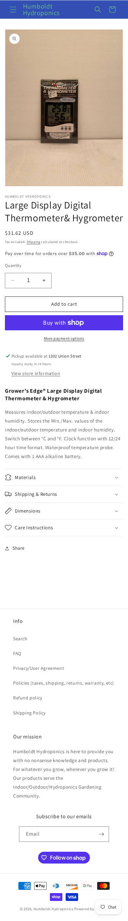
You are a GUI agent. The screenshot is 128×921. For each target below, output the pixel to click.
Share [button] (18, 548)
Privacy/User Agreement (38, 668)
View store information (35, 373)
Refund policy (27, 698)
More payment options (64, 338)
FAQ (17, 653)
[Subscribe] (101, 834)
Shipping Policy (29, 713)
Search (20, 639)
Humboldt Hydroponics (53, 909)
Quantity (13, 265)
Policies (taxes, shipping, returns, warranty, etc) (63, 683)
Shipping (33, 242)
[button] (13, 9)
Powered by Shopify (91, 909)
